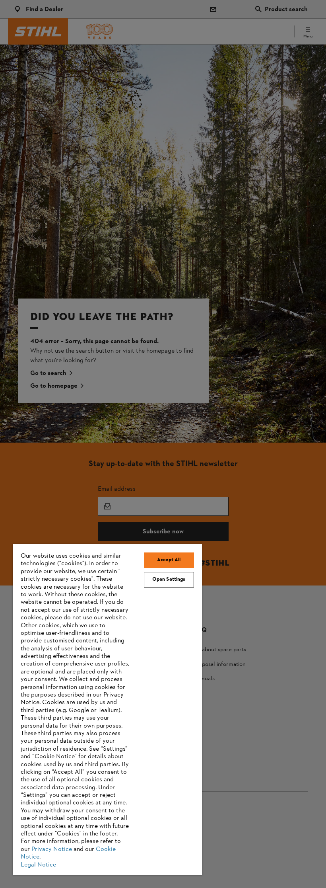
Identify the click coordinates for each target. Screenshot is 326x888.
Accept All (168, 560)
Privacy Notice (51, 849)
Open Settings (169, 579)
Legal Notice (38, 865)
